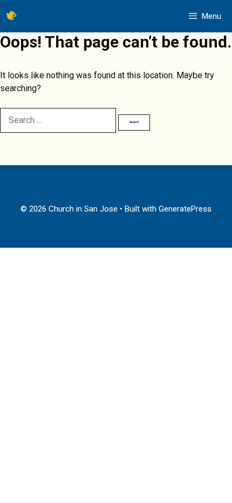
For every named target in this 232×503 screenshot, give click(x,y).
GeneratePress (185, 209)
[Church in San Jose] (11, 16)
